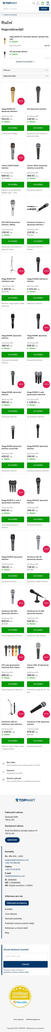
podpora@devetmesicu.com (17, 860)
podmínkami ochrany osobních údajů (16, 972)
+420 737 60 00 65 (12, 869)
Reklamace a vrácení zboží (16, 928)
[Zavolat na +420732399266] (33, 3)
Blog (7, 933)
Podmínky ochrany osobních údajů (19, 923)
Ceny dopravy (18, 1019)
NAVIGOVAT (12, 840)
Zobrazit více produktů (24, 62)
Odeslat (25, 964)
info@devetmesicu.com (15, 876)
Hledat (44, 9)
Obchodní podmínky (13, 919)
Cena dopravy (11, 914)
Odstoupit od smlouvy (17, 903)
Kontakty (8, 909)
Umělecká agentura (33, 1019)
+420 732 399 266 (12, 863)
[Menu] (48, 3)
